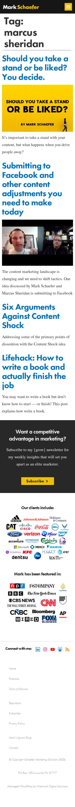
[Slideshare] (60, 649)
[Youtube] (52, 649)
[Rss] (67, 649)
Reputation (15, 703)
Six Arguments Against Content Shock (31, 316)
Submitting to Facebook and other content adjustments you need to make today (32, 188)
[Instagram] (45, 649)
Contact (13, 748)
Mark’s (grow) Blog (20, 738)
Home (12, 669)
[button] (68, 7)
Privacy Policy (17, 723)
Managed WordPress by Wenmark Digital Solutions (37, 786)
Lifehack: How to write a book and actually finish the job (34, 371)
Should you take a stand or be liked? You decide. (35, 67)
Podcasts (14, 679)
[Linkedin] (38, 649)
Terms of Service (18, 689)
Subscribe (14, 713)
